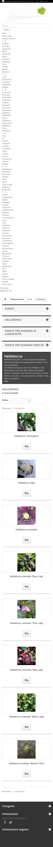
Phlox (4, 179)
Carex (4, 77)
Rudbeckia (6, 190)
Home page (6, 36)
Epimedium (6, 97)
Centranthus (7, 79)
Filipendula (6, 115)
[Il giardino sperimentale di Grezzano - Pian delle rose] (26, 1)
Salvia (4, 195)
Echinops (6, 95)
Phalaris (5, 261)
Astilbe (5, 67)
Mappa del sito (6, 291)
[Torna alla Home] (5, 299)
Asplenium (6, 225)
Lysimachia (6, 159)
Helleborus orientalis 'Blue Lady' (26, 576)
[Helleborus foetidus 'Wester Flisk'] (26, 749)
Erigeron (5, 103)
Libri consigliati (8, 279)
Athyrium (5, 228)
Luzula (4, 251)
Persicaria (6, 174)
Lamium (5, 146)
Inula (4, 136)
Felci (4, 223)
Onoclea (5, 233)
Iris (3, 138)
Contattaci (4, 288)
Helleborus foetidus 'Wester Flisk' (26, 763)
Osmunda (6, 238)
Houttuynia (6, 131)
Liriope (4, 154)
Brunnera (5, 72)
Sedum (5, 200)
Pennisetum (7, 259)
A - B (4, 41)
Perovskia (6, 172)
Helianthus (6, 120)
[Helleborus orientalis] (26, 515)
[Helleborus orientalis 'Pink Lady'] (26, 609)
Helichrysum (7, 123)
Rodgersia (6, 187)
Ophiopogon (7, 169)
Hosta (4, 128)
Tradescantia (7, 210)
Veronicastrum (8, 218)
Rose (4, 269)
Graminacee (7, 241)
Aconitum (6, 46)
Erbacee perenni (8, 39)
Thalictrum (6, 207)
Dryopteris (6, 230)
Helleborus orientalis (26, 529)
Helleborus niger (26, 483)
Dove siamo (7, 284)
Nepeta (5, 164)
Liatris (4, 151)
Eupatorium (6, 110)
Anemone (6, 59)
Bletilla (5, 69)
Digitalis (5, 87)
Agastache (6, 49)
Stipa (4, 264)
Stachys (5, 205)
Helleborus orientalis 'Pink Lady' (26, 623)
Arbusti (5, 274)
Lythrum (5, 161)
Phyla (4, 182)
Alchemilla (6, 54)
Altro (6, 381)
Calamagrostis (8, 243)
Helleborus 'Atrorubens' (26, 436)
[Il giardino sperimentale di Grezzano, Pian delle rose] (26, 14)
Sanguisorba (7, 197)
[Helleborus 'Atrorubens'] (26, 422)
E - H (4, 90)
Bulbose (5, 277)
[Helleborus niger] (26, 469)
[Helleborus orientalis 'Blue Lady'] (26, 562)
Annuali (5, 282)
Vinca (4, 220)
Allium (4, 56)
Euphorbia (6, 113)
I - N (4, 133)
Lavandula (6, 149)
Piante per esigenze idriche (24, 345)
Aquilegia (6, 62)
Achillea (5, 44)
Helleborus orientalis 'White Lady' (26, 716)
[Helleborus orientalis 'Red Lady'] (26, 656)
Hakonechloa (7, 248)
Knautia (5, 141)
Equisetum (6, 100)
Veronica (5, 215)
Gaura (4, 118)
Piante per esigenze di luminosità (20, 332)
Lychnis (5, 156)
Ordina (5, 400)
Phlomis (5, 177)
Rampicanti (6, 266)
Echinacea (6, 92)
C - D (4, 74)
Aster (4, 64)
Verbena (5, 213)
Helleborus (6, 126)
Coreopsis (6, 82)
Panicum (5, 256)
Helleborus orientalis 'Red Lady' (26, 670)
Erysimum (6, 108)
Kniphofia (6, 143)
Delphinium (6, 85)
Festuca (5, 246)
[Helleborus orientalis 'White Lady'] (26, 702)
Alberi (4, 271)
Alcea (4, 51)
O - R (4, 166)
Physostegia (7, 184)
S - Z (4, 192)
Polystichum (7, 236)
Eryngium (6, 105)
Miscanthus (7, 253)
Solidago (5, 202)
